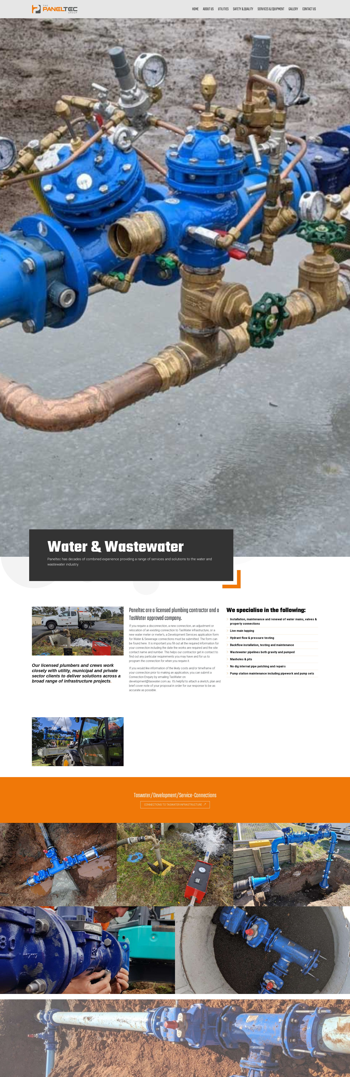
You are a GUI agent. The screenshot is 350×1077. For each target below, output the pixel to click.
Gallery (293, 9)
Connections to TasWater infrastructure (173, 804)
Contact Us (309, 9)
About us (208, 9)
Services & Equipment (271, 9)
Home (195, 9)
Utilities (223, 9)
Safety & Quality (243, 9)
